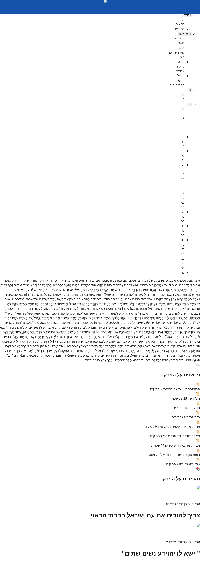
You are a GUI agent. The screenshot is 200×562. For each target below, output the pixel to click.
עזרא (181, 80)
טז (182, 179)
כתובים (187, 15)
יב (183, 160)
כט (182, 240)
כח (182, 235)
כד (189, 104)
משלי (181, 43)
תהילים (179, 38)
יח (182, 188)
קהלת (180, 66)
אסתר (180, 71)
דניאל (180, 76)
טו (183, 174)
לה (182, 268)
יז (183, 183)
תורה (181, 19)
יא (183, 155)
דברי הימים (185, 33)
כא (182, 202)
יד (183, 169)
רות (182, 57)
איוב (181, 48)
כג (182, 212)
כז (183, 230)
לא (182, 249)
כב (182, 207)
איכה (181, 62)
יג (183, 165)
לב (182, 254)
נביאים (180, 24)
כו (183, 226)
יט (183, 193)
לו (183, 273)
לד (182, 263)
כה (182, 221)
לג (182, 258)
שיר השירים (176, 52)
